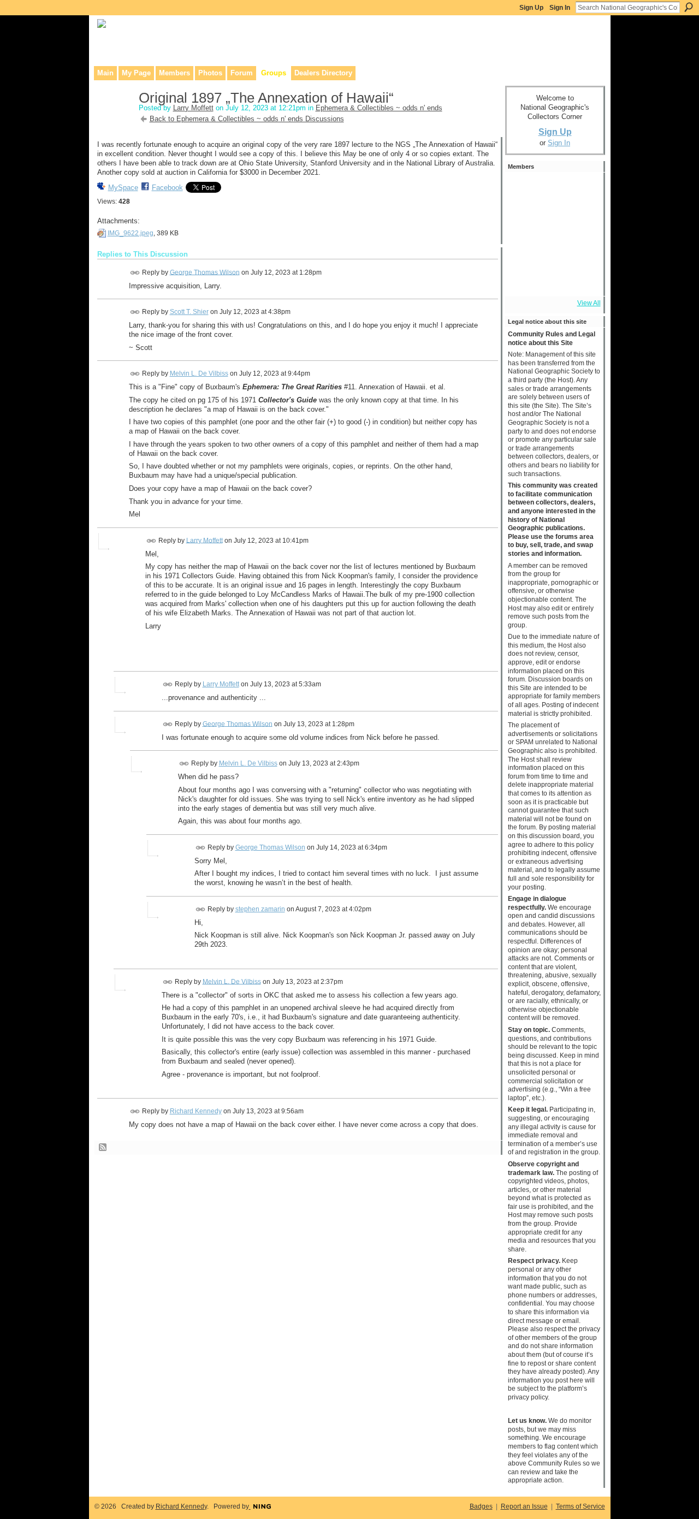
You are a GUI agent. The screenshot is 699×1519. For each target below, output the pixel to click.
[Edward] (552, 278)
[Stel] (581, 190)
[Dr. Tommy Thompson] (581, 278)
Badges (481, 1506)
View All (589, 303)
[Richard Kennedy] (552, 219)
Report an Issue (524, 1506)
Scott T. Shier (189, 312)
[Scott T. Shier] (552, 190)
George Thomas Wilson (205, 272)
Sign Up (531, 7)
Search (688, 7)
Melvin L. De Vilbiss (199, 373)
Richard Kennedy (196, 1111)
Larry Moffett (193, 108)
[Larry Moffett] (114, 120)
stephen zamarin (260, 909)
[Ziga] (581, 249)
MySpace (123, 187)
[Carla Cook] (581, 219)
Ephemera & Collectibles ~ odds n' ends (379, 108)
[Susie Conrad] (552, 249)
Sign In (559, 7)
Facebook (167, 187)
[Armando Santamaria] (523, 249)
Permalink (135, 273)
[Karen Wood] (523, 278)
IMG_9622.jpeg (130, 233)
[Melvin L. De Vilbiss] (523, 219)
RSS (103, 1148)
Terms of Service (580, 1506)
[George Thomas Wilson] (523, 190)
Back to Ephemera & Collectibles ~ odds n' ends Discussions (247, 119)
